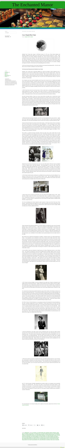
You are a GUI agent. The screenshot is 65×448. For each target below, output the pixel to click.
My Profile (34, 27)
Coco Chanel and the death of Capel (51, 435)
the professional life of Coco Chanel (37, 439)
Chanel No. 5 (54, 432)
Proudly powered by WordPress (32, 444)
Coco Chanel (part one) (37, 433)
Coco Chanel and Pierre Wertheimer (40, 435)
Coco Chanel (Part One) (29, 35)
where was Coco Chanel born (55, 439)
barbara (32, 36)
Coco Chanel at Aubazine (34, 436)
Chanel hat (51, 432)
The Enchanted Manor (32, 4)
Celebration (47, 432)
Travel (6, 76)
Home (30, 27)
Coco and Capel (31, 433)
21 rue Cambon (34, 432)
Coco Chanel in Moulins (35, 437)
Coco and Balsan (25, 433)
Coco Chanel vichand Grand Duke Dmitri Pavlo (52, 437)
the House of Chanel (49, 438)
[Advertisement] (41, 414)
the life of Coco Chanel (55, 438)
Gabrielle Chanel (26, 438)
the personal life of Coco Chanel (26, 439)
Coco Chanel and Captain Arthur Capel (46, 433)
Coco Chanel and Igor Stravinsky (39, 434)
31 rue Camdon (38, 432)
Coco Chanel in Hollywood (28, 437)
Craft (5, 73)
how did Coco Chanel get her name (34, 438)
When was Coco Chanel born (46, 439)
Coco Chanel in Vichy (42, 437)
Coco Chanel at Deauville (42, 436)
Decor (6, 74)
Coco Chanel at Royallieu (49, 436)
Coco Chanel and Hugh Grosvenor (29, 434)
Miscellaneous (27, 432)
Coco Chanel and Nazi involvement (49, 434)
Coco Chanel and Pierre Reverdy (30, 435)
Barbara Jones (43, 432)
